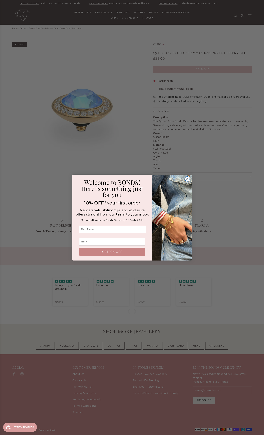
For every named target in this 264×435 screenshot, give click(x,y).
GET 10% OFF (112, 252)
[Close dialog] (187, 178)
